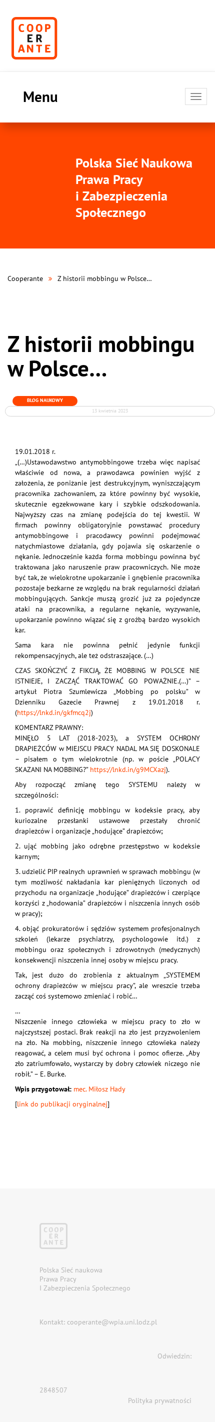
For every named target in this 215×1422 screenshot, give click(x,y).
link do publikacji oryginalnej (62, 1104)
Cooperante (25, 278)
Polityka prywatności (160, 1400)
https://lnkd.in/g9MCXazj (128, 769)
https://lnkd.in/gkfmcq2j (54, 712)
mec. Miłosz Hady (100, 1089)
